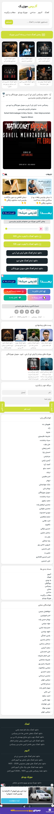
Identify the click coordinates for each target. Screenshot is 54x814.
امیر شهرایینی (45, 615)
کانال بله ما (13, 297)
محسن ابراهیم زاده (43, 504)
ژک (49, 428)
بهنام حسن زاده (44, 619)
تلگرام (16, 312)
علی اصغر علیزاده (44, 655)
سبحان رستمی (44, 643)
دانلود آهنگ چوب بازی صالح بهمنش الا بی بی (27, 737)
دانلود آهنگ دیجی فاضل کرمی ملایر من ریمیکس (27, 744)
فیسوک (37, 312)
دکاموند (47, 524)
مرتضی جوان (45, 679)
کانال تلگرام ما (37, 291)
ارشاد (48, 472)
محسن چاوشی (44, 508)
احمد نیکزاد (46, 695)
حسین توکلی (45, 528)
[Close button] (52, 785)
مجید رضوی (46, 500)
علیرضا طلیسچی (44, 436)
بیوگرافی (48, 583)
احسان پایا (46, 452)
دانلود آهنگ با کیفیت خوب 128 (25, 244)
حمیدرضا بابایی (44, 627)
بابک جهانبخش (44, 484)
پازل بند (47, 536)
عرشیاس (47, 456)
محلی (49, 589)
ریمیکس (34, 317)
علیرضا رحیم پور (44, 663)
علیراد (48, 432)
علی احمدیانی (45, 651)
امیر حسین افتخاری (43, 556)
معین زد (47, 552)
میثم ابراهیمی (45, 516)
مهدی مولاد (46, 708)
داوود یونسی (45, 631)
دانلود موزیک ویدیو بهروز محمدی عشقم (27, 782)
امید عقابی (46, 520)
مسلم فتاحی (45, 683)
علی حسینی (45, 561)
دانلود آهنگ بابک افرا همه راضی (27, 729)
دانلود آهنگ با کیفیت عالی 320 (26, 236)
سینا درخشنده (45, 440)
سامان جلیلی (45, 532)
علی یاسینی (46, 548)
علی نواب (47, 444)
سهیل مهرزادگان (44, 492)
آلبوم (40, 12)
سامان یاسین (45, 639)
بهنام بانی (46, 488)
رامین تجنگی (45, 635)
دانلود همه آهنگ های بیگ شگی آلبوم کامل (27, 767)
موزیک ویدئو (23, 12)
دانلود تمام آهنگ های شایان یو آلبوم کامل (27, 760)
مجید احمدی (45, 671)
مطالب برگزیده (9, 12)
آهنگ (47, 12)
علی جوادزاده (45, 704)
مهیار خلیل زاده (44, 687)
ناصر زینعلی (46, 448)
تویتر (32, 312)
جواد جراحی (46, 623)
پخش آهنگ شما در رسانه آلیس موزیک (25, 34)
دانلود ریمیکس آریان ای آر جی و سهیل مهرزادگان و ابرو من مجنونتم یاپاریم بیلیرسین (28, 96)
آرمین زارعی (46, 460)
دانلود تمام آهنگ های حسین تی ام (27, 756)
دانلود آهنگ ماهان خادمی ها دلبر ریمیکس (27, 733)
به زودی (48, 580)
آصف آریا (47, 464)
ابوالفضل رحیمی (44, 611)
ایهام (48, 480)
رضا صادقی (46, 540)
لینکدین (27, 312)
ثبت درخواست (14, 800)
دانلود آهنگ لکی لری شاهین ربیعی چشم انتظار (27, 740)
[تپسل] (2, 207)
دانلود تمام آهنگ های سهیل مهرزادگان (27, 268)
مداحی (33, 12)
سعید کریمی (45, 647)
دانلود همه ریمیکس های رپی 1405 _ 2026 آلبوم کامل (27, 770)
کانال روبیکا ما (37, 297)
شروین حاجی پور (43, 544)
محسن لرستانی (44, 675)
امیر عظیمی (46, 476)
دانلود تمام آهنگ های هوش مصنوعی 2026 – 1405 (27, 763)
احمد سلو (46, 468)
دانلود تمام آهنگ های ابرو (27, 260)
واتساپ (22, 312)
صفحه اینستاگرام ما (14, 291)
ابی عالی (47, 691)
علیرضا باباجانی (44, 659)
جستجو (9, 22)
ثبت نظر (27, 409)
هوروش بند (46, 424)
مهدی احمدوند (44, 512)
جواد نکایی (46, 699)
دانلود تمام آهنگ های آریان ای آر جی (27, 253)
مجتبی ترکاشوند (44, 667)
